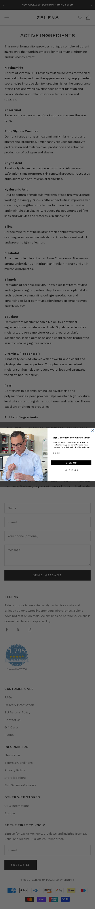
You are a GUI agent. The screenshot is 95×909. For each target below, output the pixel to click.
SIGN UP (71, 463)
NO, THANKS (71, 470)
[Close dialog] (92, 430)
